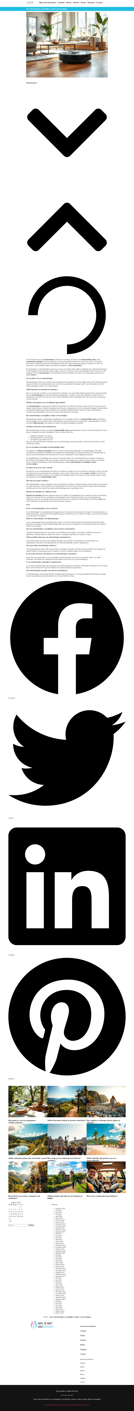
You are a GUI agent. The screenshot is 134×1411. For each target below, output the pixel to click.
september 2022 (60, 1297)
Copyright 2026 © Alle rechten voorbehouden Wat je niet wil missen (67, 1405)
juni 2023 (58, 1280)
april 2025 (58, 1239)
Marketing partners (67, 1395)
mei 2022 (58, 1305)
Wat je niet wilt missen (47, 2)
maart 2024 (59, 1263)
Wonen (69, 2)
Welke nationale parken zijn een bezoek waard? (27, 1158)
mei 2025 (58, 1237)
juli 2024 (58, 1255)
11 (11, 1212)
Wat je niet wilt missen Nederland (19, 1337)
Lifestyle (61, 2)
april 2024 (58, 1261)
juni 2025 (58, 1236)
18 (11, 1214)
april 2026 (58, 1216)
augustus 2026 (60, 1208)
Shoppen (91, 2)
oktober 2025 (59, 1228)
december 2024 (60, 1245)
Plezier (83, 2)
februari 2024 (59, 1264)
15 (20, 1212)
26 (14, 1216)
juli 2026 (58, 1210)
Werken (76, 2)
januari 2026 (59, 1222)
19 (14, 1214)
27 (16, 1216)
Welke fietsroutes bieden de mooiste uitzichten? (66, 1120)
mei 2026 (58, 1214)
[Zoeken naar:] (18, 1225)
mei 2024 (58, 1259)
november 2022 (60, 1293)
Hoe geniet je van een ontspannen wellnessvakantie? (21, 1121)
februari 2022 (59, 1311)
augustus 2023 (60, 1276)
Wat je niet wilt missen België (18, 1333)
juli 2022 (58, 1301)
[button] (67, 133)
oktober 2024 (59, 1249)
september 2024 (60, 1251)
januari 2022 (59, 1313)
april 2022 (58, 1307)
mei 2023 (58, 1282)
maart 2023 (59, 1286)
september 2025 (60, 1230)
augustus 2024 (60, 1253)
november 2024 (60, 1247)
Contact (99, 2)
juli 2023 (58, 1278)
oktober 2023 (59, 1272)
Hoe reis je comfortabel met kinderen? (102, 1196)
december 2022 (60, 1292)
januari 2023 (59, 1290)
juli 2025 (58, 1234)
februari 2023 (59, 1288)
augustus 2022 (60, 1299)
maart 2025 (59, 1241)
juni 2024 (58, 1257)
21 (18, 1214)
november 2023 (60, 1270)
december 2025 (60, 1224)
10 (9, 1212)
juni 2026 (58, 1212)
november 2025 (60, 1226)
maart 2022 (59, 1309)
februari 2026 (59, 1220)
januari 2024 (59, 1266)
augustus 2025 (60, 1232)
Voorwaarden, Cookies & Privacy (67, 1391)
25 (11, 1216)
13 (16, 1212)
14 (18, 1212)
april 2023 (58, 1284)
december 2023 (60, 1268)
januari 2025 (59, 1243)
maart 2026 (59, 1218)
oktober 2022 (59, 1295)
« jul (9, 1221)
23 (22, 1214)
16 (22, 1212)
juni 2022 (58, 1303)
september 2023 (60, 1274)
